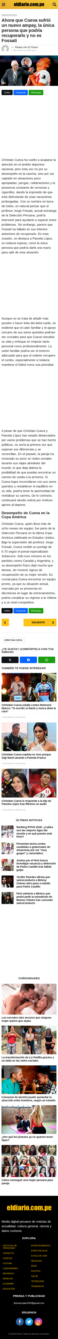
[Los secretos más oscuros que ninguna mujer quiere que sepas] (29, 999)
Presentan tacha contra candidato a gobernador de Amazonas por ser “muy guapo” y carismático (33, 848)
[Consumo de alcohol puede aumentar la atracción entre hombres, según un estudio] (29, 1079)
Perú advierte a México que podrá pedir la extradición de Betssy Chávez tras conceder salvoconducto (34, 898)
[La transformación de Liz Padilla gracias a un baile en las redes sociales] (29, 1040)
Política (35, 1271)
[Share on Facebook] (28, 660)
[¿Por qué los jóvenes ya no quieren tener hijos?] (29, 1119)
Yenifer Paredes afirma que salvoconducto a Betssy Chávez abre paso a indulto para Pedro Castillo (33, 882)
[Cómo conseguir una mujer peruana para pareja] (29, 1161)
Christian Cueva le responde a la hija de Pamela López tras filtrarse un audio (26, 802)
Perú (34, 1266)
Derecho (8, 1278)
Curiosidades (10, 1268)
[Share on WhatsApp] (46, 660)
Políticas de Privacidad (10, 1247)
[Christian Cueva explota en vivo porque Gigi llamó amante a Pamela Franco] (29, 736)
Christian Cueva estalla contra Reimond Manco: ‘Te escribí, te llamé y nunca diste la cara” (29, 708)
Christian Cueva (13, 640)
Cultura (7, 1263)
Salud (34, 1276)
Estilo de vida (39, 1256)
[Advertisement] (29, 127)
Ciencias (7, 1258)
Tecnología (37, 1281)
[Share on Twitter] (10, 660)
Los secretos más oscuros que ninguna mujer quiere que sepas (26, 1019)
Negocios (36, 1261)
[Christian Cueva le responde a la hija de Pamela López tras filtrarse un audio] (29, 783)
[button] (3, 4)
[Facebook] (20, 1322)
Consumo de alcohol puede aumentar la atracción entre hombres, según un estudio (29, 1099)
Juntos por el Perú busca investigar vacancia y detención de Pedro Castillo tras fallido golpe (36, 865)
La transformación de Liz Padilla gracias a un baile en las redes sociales (28, 1059)
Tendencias (37, 1286)
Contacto (8, 1253)
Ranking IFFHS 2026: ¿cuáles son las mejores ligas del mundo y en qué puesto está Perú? (34, 832)
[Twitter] (29, 1322)
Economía (8, 1284)
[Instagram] (38, 1322)
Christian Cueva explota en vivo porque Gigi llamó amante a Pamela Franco (26, 756)
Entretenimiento (40, 1246)
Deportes (9, 15)
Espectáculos (39, 1251)
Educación (9, 1289)
